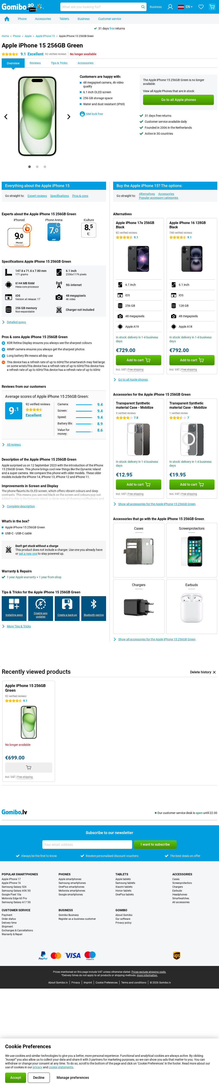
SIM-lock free (94, 114)
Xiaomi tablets (123, 886)
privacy (37, 1067)
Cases (175, 879)
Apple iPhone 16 (11, 883)
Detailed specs (16, 322)
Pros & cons (80, 196)
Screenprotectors (182, 883)
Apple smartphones (70, 879)
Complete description (21, 506)
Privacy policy (123, 922)
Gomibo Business (69, 915)
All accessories (180, 902)
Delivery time (9, 922)
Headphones (179, 894)
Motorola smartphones (72, 890)
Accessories (43, 19)
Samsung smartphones (72, 883)
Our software (122, 918)
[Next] (68, 116)
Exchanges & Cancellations (17, 930)
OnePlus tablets (124, 894)
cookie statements (61, 1067)
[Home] (7, 19)
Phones (65, 874)
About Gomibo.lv (58, 982)
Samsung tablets (125, 883)
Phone (22, 19)
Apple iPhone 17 (11, 879)
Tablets (64, 19)
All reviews (14, 444)
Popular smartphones (20, 874)
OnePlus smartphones (71, 886)
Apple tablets (123, 879)
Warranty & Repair (12, 934)
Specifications (59, 196)
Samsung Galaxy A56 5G (16, 890)
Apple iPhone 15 (45, 36)
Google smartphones (71, 894)
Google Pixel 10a (11, 894)
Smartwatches (180, 898)
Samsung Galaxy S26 (14, 886)
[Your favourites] (201, 7)
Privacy (75, 982)
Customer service (109, 19)
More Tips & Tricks (19, 626)
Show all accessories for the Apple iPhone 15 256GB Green (156, 504)
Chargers (177, 886)
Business (84, 19)
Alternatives (147, 194)
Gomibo (121, 910)
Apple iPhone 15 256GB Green (76, 36)
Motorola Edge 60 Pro (14, 898)
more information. (147, 975)
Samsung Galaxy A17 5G (16, 902)
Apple (28, 36)
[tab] (29, 166)
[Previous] (6, 116)
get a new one (28, 553)
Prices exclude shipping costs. (149, 971)
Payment (7, 915)
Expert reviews (37, 196)
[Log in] (170, 7)
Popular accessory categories (158, 197)
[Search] (143, 6)
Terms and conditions (133, 982)
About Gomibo (123, 915)
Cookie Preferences (107, 982)
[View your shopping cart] (212, 7)
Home (5, 36)
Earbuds (177, 890)
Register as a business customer (77, 918)
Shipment (7, 926)
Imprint (88, 982)
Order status (9, 918)
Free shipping (136, 369)
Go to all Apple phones (133, 379)
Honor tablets (123, 890)
